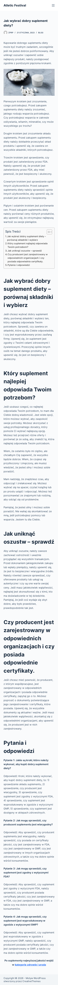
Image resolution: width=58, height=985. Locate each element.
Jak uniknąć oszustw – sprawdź (25, 250)
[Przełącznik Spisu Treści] (47, 232)
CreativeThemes (31, 981)
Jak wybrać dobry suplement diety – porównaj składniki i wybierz (26, 238)
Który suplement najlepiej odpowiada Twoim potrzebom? (27, 245)
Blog (40, 32)
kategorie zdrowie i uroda (30, 964)
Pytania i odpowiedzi (19, 265)
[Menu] (53, 5)
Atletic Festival (15, 5)
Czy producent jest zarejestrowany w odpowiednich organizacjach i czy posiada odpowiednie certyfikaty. (28, 258)
